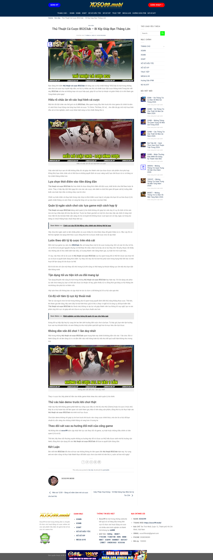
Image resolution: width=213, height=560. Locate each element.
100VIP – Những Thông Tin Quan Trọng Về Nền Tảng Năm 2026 (155, 182)
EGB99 (107, 540)
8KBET (117, 534)
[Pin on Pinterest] (95, 462)
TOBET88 (111, 537)
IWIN (119, 537)
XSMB (78, 13)
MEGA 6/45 (126, 13)
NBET (101, 540)
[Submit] (162, 33)
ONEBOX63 (111, 543)
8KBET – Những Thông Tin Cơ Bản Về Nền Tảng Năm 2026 (155, 195)
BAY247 (124, 540)
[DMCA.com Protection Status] (44, 538)
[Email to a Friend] (91, 462)
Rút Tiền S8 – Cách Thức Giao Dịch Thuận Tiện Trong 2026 (155, 145)
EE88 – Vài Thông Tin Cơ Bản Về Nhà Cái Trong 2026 (155, 100)
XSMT (84, 13)
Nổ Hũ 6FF (152, 13)
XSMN (72, 13)
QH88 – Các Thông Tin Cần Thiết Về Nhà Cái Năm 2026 (156, 134)
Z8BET (103, 543)
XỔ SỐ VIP (107, 13)
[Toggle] (164, 46)
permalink (106, 470)
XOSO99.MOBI (101, 35)
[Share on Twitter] (87, 462)
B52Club (75, 245)
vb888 (112, 530)
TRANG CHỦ (62, 13)
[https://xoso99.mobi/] (106, 555)
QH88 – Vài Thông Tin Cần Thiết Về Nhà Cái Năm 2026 (155, 111)
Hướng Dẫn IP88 (139, 13)
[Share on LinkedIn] (99, 462)
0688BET (115, 540)
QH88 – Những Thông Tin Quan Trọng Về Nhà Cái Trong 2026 (156, 122)
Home (50, 18)
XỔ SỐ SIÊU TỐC (94, 13)
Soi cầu (57, 18)
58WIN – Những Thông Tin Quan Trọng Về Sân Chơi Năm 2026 (155, 169)
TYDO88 (102, 537)
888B (124, 537)
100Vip (109, 534)
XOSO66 (121, 543)
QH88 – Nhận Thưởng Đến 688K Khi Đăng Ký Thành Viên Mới (155, 156)
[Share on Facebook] (83, 462)
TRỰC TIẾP (116, 13)
